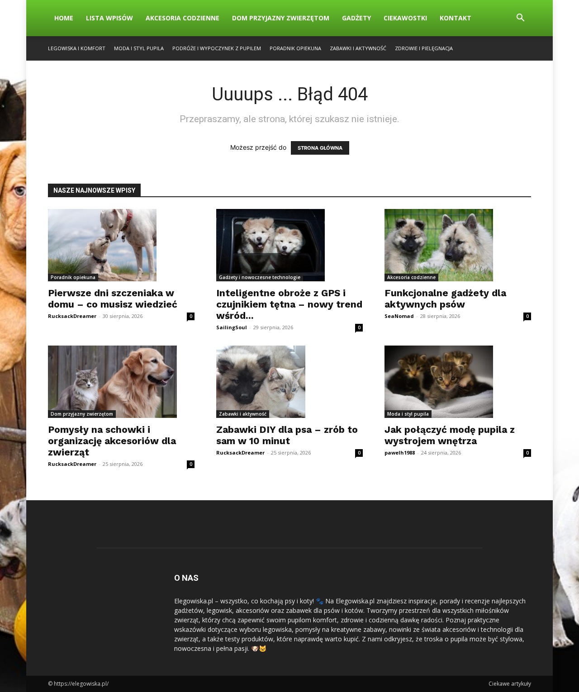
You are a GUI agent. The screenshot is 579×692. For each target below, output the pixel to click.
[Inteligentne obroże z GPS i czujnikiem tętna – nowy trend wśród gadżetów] (289, 245)
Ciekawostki (405, 18)
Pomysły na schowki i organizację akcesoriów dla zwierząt (112, 441)
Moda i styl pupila (139, 48)
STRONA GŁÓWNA (320, 148)
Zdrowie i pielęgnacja (424, 48)
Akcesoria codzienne (182, 18)
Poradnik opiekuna (295, 48)
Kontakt (455, 18)
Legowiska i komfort (76, 48)
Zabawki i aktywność (358, 48)
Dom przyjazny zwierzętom (280, 18)
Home (63, 18)
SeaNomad (399, 316)
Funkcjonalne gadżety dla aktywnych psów (445, 298)
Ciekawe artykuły (510, 683)
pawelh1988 (399, 452)
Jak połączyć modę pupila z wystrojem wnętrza (449, 435)
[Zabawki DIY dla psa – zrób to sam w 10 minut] (289, 382)
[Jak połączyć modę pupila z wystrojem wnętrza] (457, 382)
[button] (520, 18)
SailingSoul (231, 327)
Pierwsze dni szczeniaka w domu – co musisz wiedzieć (112, 298)
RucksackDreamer (72, 316)
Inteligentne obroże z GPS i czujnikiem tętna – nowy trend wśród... (289, 304)
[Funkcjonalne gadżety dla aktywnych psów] (457, 245)
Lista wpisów (109, 18)
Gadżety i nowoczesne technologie (259, 277)
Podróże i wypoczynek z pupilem (216, 48)
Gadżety (356, 18)
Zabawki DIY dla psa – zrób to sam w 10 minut (287, 435)
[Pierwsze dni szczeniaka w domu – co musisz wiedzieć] (121, 245)
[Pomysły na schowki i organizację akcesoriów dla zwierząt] (121, 382)
